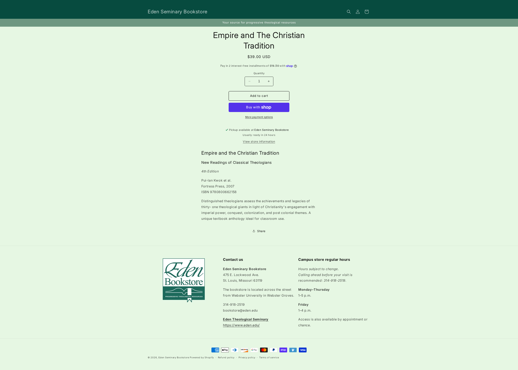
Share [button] (261, 231)
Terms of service (269, 357)
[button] (348, 11)
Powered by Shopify (202, 357)
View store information (259, 141)
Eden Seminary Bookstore (173, 357)
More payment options (259, 116)
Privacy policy (247, 357)
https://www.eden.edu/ (241, 325)
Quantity (259, 73)
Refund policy (226, 357)
